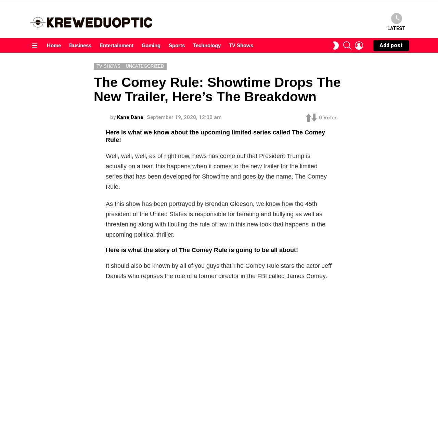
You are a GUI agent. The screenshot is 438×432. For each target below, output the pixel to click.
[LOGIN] (359, 45)
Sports (177, 45)
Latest (396, 28)
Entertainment (116, 45)
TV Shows (241, 45)
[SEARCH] (347, 45)
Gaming (151, 45)
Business (80, 45)
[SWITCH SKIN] (336, 45)
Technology (207, 45)
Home (54, 45)
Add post (391, 45)
